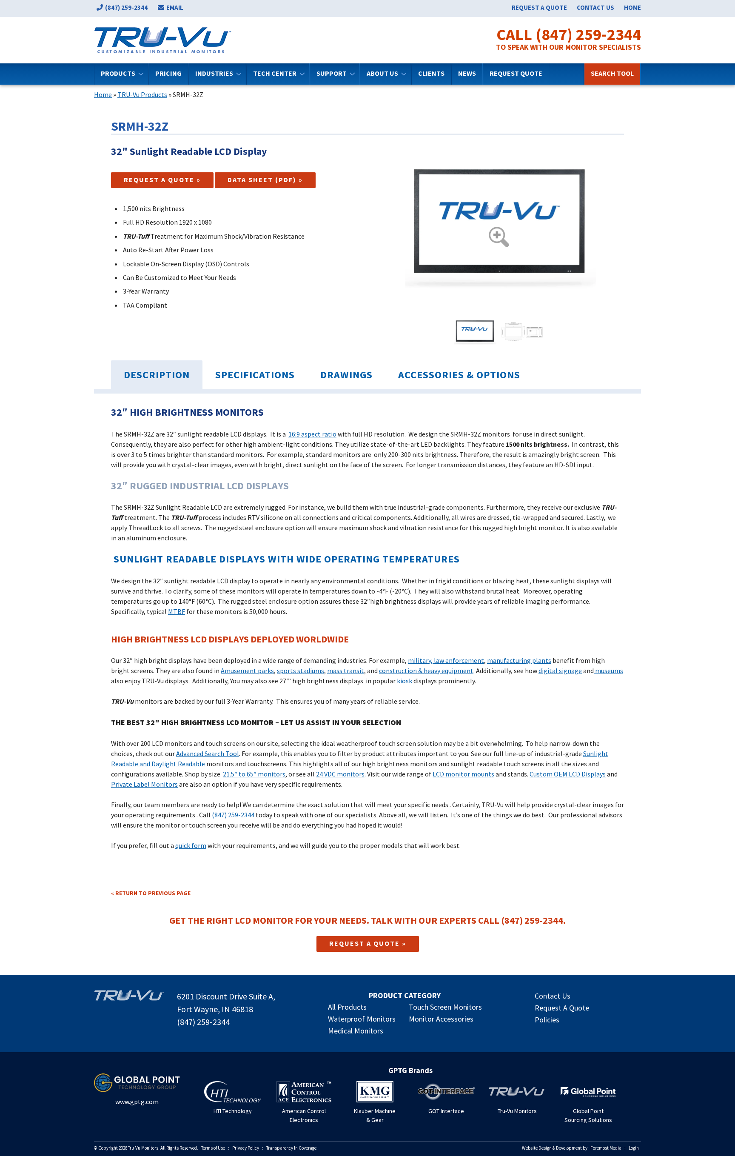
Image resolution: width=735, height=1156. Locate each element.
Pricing (168, 73)
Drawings (346, 374)
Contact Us (595, 7)
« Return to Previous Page (151, 893)
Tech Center (274, 73)
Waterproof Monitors (362, 1019)
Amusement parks (247, 670)
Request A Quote (562, 1008)
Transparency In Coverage (291, 1148)
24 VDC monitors (340, 774)
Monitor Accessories (441, 1019)
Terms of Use (213, 1148)
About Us (382, 73)
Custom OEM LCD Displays (568, 774)
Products (118, 73)
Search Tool (612, 73)
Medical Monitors (355, 1031)
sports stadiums (300, 670)
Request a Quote (539, 7)
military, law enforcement (446, 660)
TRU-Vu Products (142, 94)
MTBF (176, 611)
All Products (347, 1007)
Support (331, 73)
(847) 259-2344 (126, 7)
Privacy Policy (245, 1148)
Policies (547, 1020)
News (467, 73)
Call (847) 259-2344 (568, 34)
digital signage (560, 670)
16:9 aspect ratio (312, 434)
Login (634, 1148)
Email (174, 7)
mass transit (345, 670)
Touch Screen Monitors (445, 1007)
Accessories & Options (459, 374)
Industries (214, 73)
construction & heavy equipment (426, 670)
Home (632, 7)
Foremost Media (605, 1148)
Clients (431, 73)
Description (157, 374)
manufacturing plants (519, 660)
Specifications (255, 374)
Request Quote (516, 73)
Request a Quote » (162, 179)
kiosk (404, 680)
